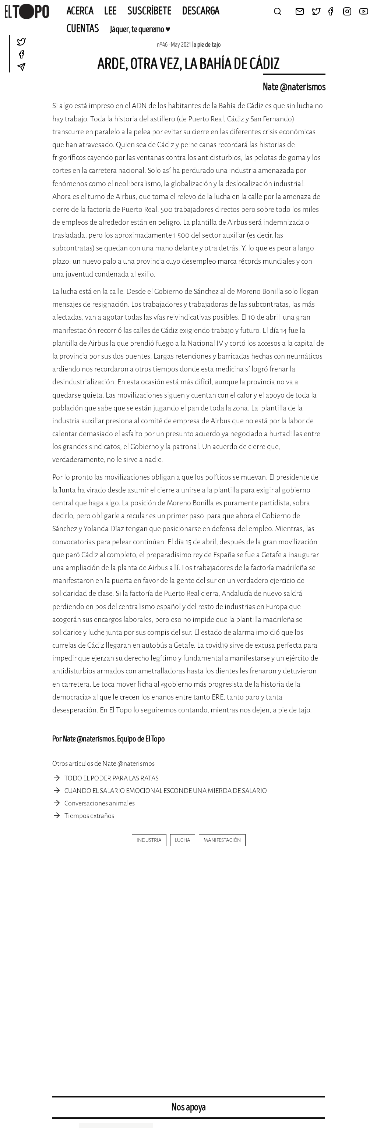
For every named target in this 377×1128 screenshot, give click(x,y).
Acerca (80, 11)
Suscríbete (149, 11)
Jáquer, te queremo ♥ (140, 29)
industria (149, 840)
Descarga (200, 11)
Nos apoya (189, 1107)
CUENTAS (83, 28)
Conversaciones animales (99, 803)
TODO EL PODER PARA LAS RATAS (111, 778)
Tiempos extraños (89, 815)
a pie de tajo (207, 45)
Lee (110, 11)
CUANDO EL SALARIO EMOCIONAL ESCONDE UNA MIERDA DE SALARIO (165, 790)
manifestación (222, 840)
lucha (182, 840)
